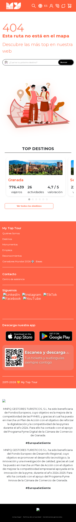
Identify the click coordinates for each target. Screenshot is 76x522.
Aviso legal (16, 517)
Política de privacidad (32, 517)
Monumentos (10, 244)
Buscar (63, 62)
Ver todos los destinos (29, 206)
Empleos (7, 250)
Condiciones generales (52, 517)
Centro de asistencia (13, 279)
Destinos (7, 239)
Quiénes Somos (11, 233)
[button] (29, 199)
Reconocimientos (12, 255)
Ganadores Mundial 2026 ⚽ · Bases (22, 261)
